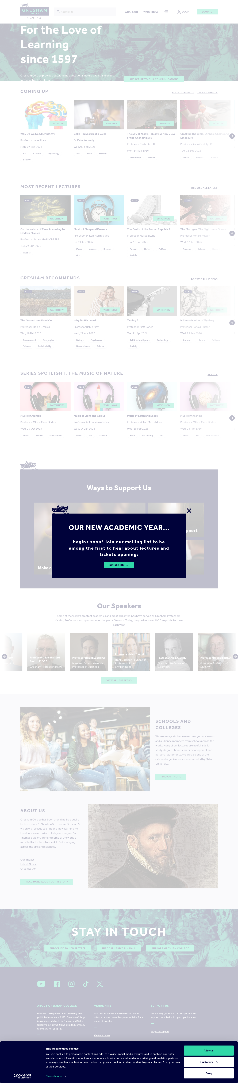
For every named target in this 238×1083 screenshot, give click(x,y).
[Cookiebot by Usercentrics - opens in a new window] (22, 1076)
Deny (209, 1073)
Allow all (209, 1050)
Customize (206, 1061)
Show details (54, 1076)
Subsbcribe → (119, 565)
